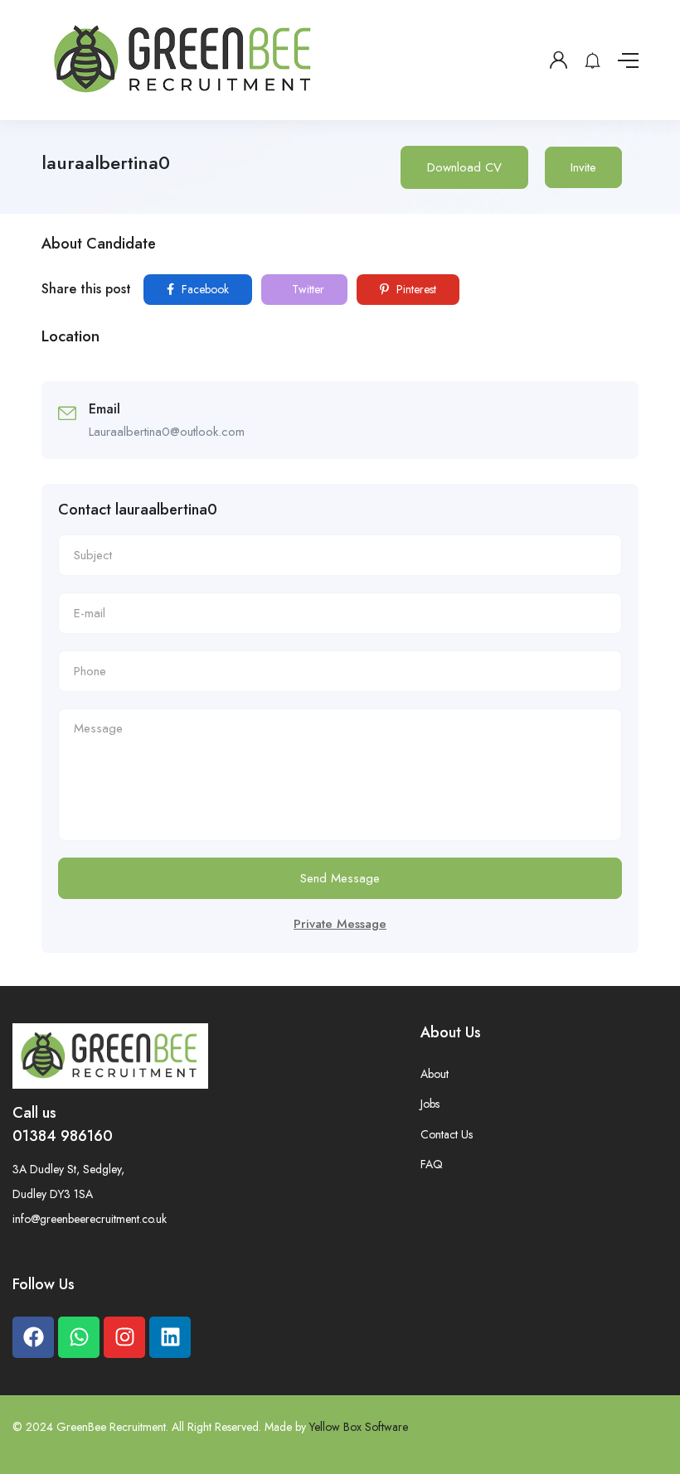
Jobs (430, 1103)
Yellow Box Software (358, 1426)
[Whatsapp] (79, 1337)
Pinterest (414, 289)
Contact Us (446, 1134)
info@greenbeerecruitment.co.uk (89, 1219)
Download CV (464, 167)
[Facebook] (33, 1337)
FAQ (431, 1164)
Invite (583, 167)
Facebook (203, 289)
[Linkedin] (170, 1337)
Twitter (306, 289)
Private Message (340, 924)
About (434, 1074)
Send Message (340, 878)
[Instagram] (124, 1337)
